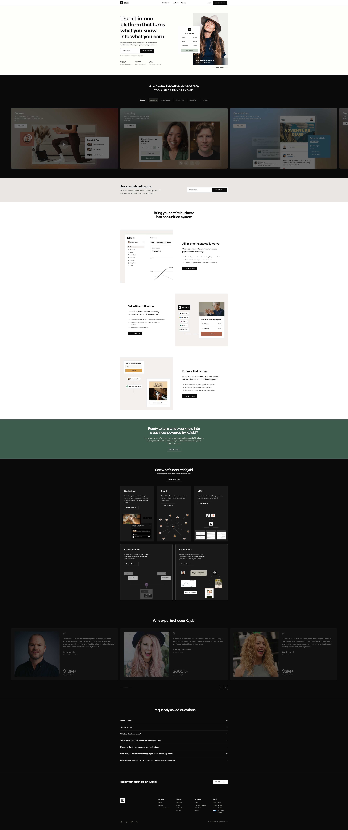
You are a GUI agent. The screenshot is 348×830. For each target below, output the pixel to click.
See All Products (174, 479)
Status (197, 810)
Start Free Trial (220, 3)
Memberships (179, 100)
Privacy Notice (217, 805)
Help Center (198, 808)
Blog (196, 802)
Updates (176, 3)
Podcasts (205, 100)
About (160, 802)
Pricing (183, 3)
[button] (166, 3)
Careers (160, 805)
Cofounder (179, 808)
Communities (166, 100)
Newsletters (193, 100)
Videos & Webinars (200, 805)
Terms (134, 55)
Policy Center (217, 802)
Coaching (153, 100)
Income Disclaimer (218, 808)
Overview (179, 802)
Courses (143, 100)
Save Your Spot (174, 449)
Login (210, 3)
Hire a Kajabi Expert (163, 808)
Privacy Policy (140, 55)
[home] (124, 2)
